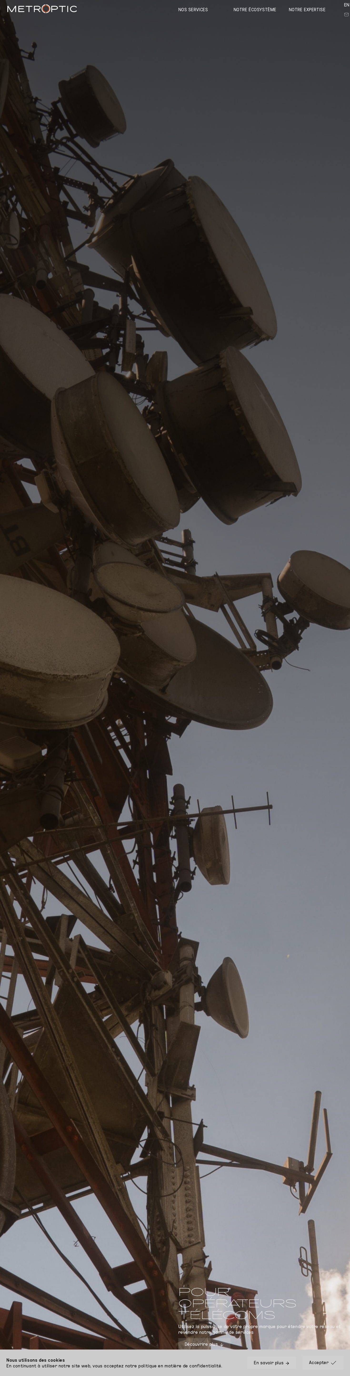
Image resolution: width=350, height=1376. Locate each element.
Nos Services (193, 9)
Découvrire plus (202, 1344)
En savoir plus (269, 1362)
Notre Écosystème (255, 9)
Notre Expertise (307, 9)
